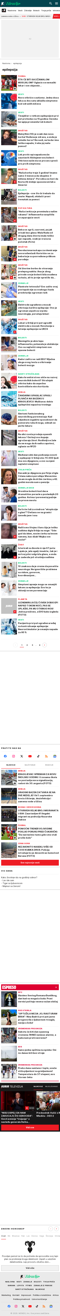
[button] (56, 1228)
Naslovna (6, 63)
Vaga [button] (41, 1236)
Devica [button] (34, 1236)
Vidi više (30, 1268)
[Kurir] (10, 3)
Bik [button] (9, 1236)
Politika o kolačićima (42, 1295)
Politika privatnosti (21, 1299)
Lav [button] (28, 1236)
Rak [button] (23, 1236)
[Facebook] (5, 756)
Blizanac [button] (16, 1236)
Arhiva (56, 1295)
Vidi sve (30, 1127)
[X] (22, 756)
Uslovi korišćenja (39, 1299)
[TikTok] (38, 756)
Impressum (26, 1295)
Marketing (6, 1295)
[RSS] (46, 756)
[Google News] (55, 756)
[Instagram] (13, 756)
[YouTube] (30, 756)
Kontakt (16, 1295)
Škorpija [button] (49, 1236)
